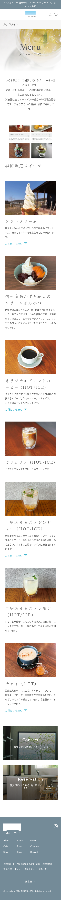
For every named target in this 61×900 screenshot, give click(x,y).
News (33, 840)
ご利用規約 (47, 864)
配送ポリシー (44, 869)
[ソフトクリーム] (30, 198)
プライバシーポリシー (12, 869)
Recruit (34, 851)
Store (20, 840)
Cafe (5, 846)
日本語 (28, 881)
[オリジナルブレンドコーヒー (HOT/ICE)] (30, 357)
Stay (5, 851)
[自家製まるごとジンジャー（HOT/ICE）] (30, 499)
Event (20, 846)
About (6, 840)
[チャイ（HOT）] (30, 660)
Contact (34, 846)
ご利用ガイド (9, 864)
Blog (19, 851)
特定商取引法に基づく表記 (28, 864)
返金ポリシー (30, 869)
